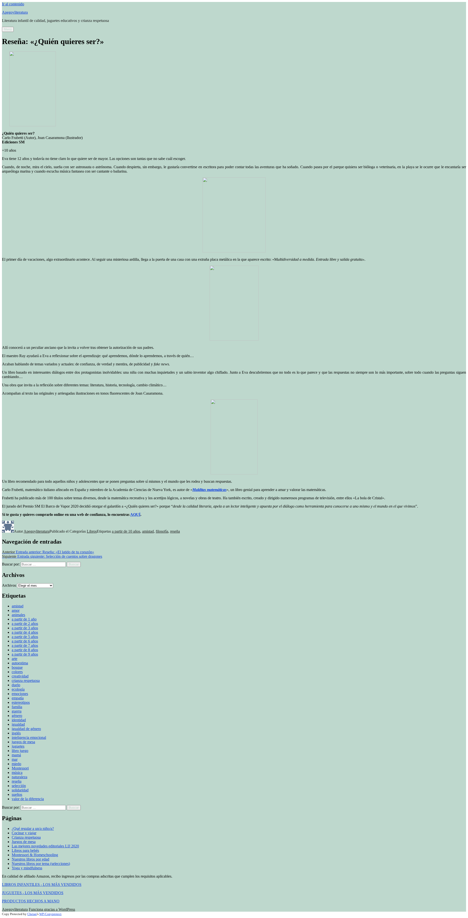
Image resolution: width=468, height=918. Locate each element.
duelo (16, 685)
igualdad (18, 724)
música (17, 772)
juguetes (18, 746)
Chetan (32, 914)
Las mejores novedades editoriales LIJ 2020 (45, 846)
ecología (18, 689)
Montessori (20, 768)
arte (14, 659)
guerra (16, 711)
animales (18, 615)
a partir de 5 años (25, 637)
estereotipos (21, 702)
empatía (18, 698)
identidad (19, 720)
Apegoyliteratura (15, 12)
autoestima (20, 663)
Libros (92, 531)
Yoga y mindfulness (27, 868)
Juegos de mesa (24, 842)
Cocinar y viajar (24, 833)
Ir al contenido (13, 4)
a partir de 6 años (25, 641)
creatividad (20, 676)
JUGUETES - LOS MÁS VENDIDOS (32, 893)
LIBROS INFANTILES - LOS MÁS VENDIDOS (41, 884)
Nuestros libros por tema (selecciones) (41, 864)
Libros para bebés (25, 850)
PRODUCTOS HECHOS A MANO (30, 901)
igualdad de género (26, 729)
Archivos (9, 585)
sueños (17, 794)
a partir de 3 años (25, 628)
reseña (175, 531)
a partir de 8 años (25, 650)
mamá (16, 755)
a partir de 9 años (25, 654)
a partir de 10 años (126, 531)
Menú (8, 29)
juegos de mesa (23, 742)
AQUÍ (135, 514)
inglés (16, 733)
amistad (148, 531)
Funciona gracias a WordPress (52, 909)
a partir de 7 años (25, 645)
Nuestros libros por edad (30, 859)
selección (19, 786)
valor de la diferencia (28, 799)
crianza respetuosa (26, 680)
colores (17, 672)
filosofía (162, 531)
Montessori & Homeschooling (35, 855)
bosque (17, 667)
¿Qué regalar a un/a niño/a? (33, 828)
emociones (20, 694)
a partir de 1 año (24, 619)
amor (16, 610)
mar (15, 759)
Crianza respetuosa (26, 837)
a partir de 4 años (25, 632)
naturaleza (19, 777)
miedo (16, 764)
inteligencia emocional (29, 737)
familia (17, 707)
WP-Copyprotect (50, 914)
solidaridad (20, 790)
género (17, 716)
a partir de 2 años (25, 623)
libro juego (20, 751)
